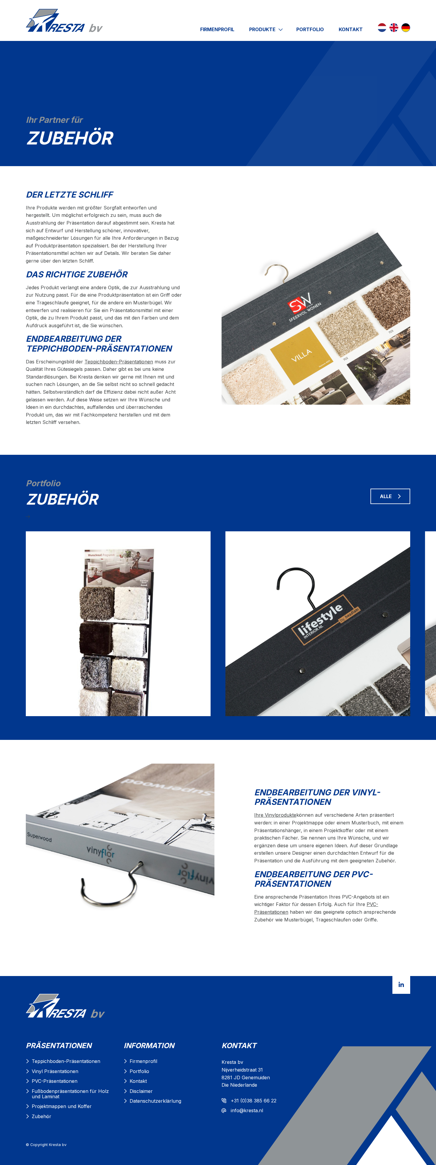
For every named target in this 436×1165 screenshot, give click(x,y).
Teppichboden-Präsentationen (119, 362)
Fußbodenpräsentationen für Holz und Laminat (70, 1093)
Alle (386, 496)
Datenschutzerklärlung (155, 1101)
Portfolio (310, 29)
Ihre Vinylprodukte (275, 815)
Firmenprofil (217, 29)
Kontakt (351, 29)
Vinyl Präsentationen (55, 1071)
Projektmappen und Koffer (62, 1106)
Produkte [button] (263, 29)
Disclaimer (141, 1091)
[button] (218, 516)
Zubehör (41, 1116)
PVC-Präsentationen (54, 1081)
